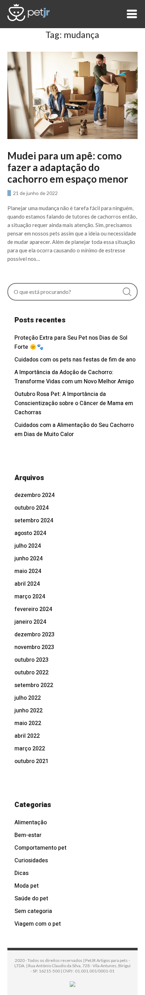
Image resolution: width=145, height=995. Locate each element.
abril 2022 (27, 736)
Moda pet (26, 886)
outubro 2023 (31, 660)
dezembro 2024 (34, 495)
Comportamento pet (40, 848)
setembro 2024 (33, 520)
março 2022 (29, 748)
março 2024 (29, 596)
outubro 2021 (31, 761)
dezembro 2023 (34, 634)
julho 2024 (27, 546)
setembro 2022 (33, 685)
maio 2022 (27, 723)
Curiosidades (31, 860)
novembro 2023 (34, 647)
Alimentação (30, 822)
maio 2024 (27, 571)
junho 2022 (28, 710)
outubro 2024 (31, 508)
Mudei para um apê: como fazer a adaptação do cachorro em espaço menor (67, 167)
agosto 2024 (30, 533)
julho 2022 (27, 698)
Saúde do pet (31, 898)
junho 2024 (28, 558)
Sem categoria (33, 911)
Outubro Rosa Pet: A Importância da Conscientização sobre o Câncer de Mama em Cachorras (73, 403)
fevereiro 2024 (33, 609)
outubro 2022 (31, 672)
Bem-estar (28, 835)
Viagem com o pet (37, 924)
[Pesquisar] (127, 292)
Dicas (21, 873)
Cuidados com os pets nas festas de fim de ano (74, 359)
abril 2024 (27, 584)
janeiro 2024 (30, 622)
